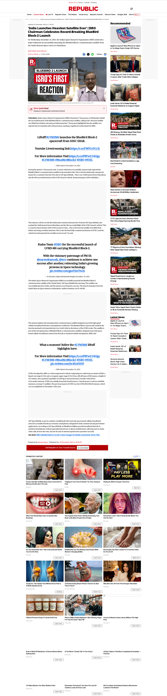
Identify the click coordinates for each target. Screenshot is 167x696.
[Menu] (130, 8)
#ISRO (80, 160)
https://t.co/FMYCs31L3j (85, 148)
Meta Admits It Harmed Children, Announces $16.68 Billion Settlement (124, 191)
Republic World (73, 2)
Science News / (35, 19)
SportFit (112, 166)
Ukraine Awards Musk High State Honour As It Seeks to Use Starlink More (119, 363)
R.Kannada (94, 2)
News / (28, 19)
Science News (33, 54)
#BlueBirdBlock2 (65, 160)
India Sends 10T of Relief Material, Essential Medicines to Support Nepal (124, 104)
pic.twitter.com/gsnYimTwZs (67, 271)
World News (114, 80)
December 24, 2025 (73, 166)
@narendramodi (47, 259)
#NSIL (89, 160)
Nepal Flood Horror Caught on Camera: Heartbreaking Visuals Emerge (122, 278)
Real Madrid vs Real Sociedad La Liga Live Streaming (124, 162)
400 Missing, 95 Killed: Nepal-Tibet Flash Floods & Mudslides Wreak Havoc (125, 133)
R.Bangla (87, 2)
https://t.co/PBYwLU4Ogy (84, 156)
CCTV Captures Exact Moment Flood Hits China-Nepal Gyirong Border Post (125, 219)
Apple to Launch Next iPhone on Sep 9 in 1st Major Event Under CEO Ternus (125, 47)
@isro (62, 259)
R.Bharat (80, 2)
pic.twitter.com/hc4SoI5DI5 (67, 363)
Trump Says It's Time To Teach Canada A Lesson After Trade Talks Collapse (125, 75)
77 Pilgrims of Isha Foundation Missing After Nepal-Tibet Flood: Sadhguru (125, 248)
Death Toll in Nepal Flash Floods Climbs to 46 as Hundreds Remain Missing (125, 308)
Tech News (113, 51)
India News (113, 224)
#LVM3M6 (52, 137)
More (136, 15)
